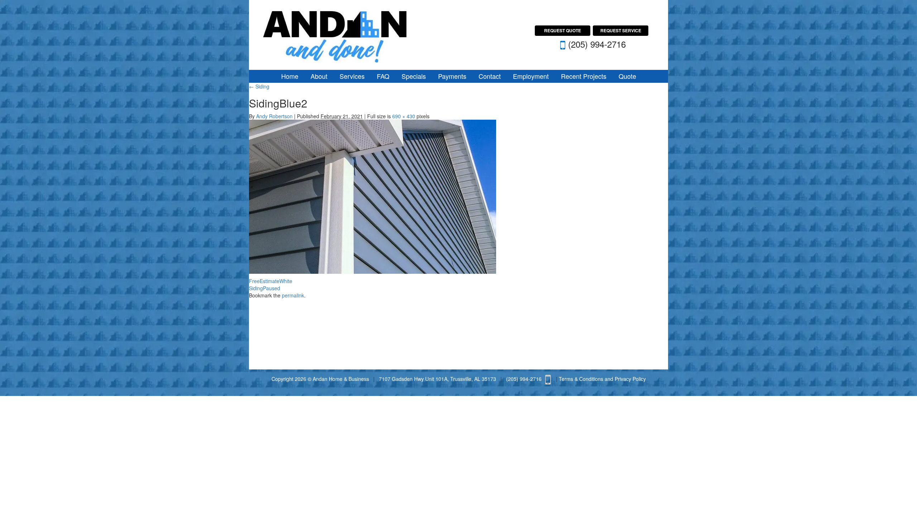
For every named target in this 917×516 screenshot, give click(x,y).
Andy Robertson (274, 116)
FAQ (383, 76)
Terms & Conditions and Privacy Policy (602, 378)
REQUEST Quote (562, 30)
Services (352, 76)
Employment (531, 76)
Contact (490, 76)
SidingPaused (264, 288)
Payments (452, 76)
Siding (259, 86)
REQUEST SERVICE (620, 30)
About (319, 76)
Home (289, 76)
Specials (414, 76)
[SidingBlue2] (372, 195)
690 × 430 (403, 116)
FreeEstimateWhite (270, 281)
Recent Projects (583, 76)
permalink (293, 295)
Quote (627, 76)
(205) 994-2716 (597, 44)
